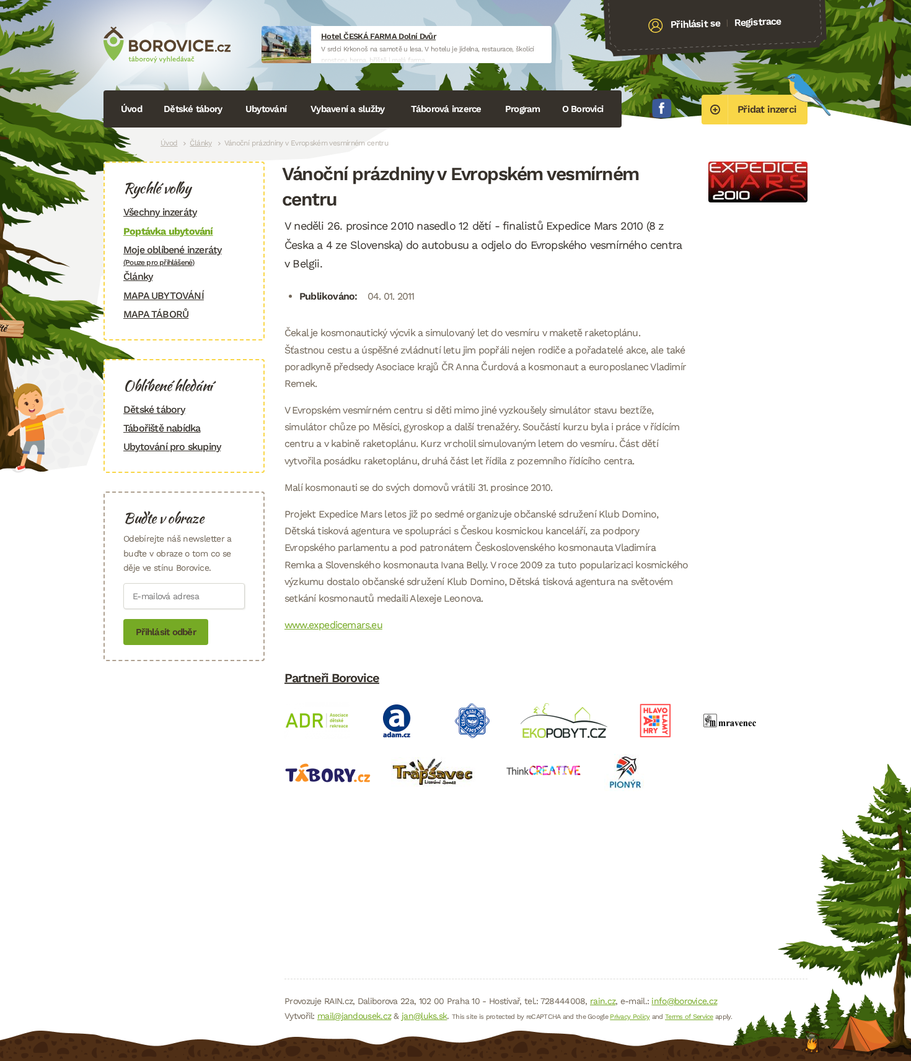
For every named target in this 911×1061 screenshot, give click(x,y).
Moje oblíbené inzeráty (172, 255)
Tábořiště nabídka (161, 428)
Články (200, 143)
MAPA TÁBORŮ (155, 314)
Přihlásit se (696, 24)
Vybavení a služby (347, 109)
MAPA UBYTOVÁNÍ (163, 295)
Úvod (131, 109)
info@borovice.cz (684, 1001)
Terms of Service (689, 1017)
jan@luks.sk (424, 1016)
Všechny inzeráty (159, 212)
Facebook (662, 108)
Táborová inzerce (446, 109)
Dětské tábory (193, 109)
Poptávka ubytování (168, 231)
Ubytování (265, 109)
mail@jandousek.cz (354, 1016)
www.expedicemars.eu (333, 625)
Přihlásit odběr (166, 632)
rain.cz (602, 1001)
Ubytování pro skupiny (172, 447)
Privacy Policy (629, 1017)
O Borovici (583, 109)
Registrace (757, 21)
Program (522, 109)
